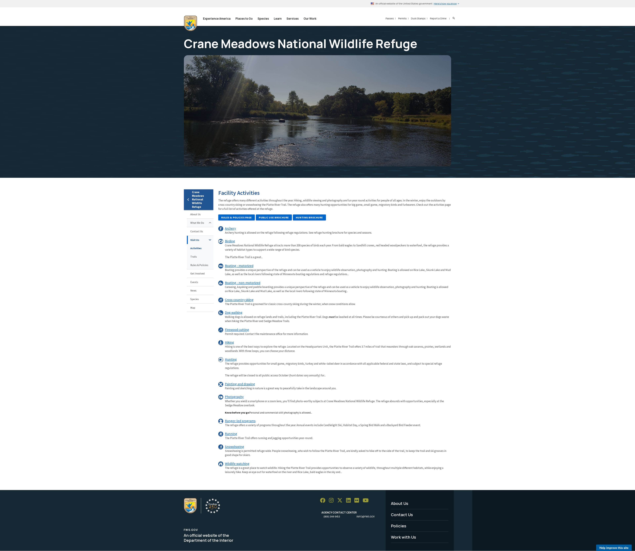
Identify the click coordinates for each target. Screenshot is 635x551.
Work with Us (403, 537)
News (193, 290)
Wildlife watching (237, 463)
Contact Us (196, 231)
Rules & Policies (199, 265)
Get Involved (197, 273)
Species (263, 18)
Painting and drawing (240, 384)
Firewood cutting (237, 329)
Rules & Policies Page (236, 217)
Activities (196, 248)
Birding (230, 241)
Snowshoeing (234, 446)
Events (194, 282)
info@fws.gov (365, 516)
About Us (195, 214)
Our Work (310, 18)
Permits (402, 18)
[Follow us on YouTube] (367, 500)
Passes (390, 18)
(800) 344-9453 (331, 516)
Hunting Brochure (309, 217)
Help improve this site (613, 548)
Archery (230, 228)
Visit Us (194, 240)
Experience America (217, 18)
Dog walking (233, 312)
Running (231, 434)
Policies (398, 526)
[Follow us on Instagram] (332, 500)
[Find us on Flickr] (357, 500)
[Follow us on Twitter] (341, 500)
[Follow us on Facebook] (324, 500)
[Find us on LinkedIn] (349, 500)
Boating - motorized (239, 266)
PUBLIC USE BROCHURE (274, 217)
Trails (193, 256)
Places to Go (244, 18)
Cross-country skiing (239, 300)
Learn (278, 18)
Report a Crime (438, 18)
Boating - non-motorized (242, 283)
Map (192, 307)
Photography (234, 397)
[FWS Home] (190, 23)
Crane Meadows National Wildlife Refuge (198, 199)
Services (293, 18)
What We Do (197, 222)
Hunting (231, 359)
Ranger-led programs (240, 421)
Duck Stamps (418, 18)
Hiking (229, 342)
